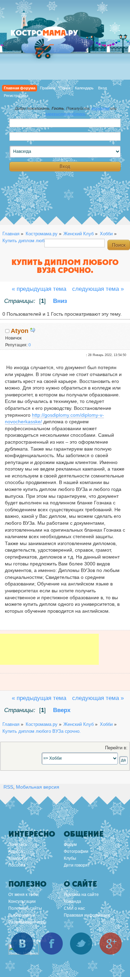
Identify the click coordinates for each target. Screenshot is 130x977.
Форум (70, 844)
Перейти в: (116, 748)
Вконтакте (22, 943)
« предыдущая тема (39, 289)
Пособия (17, 865)
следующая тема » (98, 289)
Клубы (70, 858)
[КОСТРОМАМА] (52, 36)
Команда (72, 901)
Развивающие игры (27, 922)
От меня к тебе (23, 894)
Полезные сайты (25, 908)
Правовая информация (87, 915)
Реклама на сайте (81, 894)
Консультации (22, 901)
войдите (100, 108)
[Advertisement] (49, 654)
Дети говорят (77, 865)
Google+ (110, 943)
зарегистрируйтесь (65, 114)
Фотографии (76, 851)
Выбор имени (21, 915)
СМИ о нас (74, 908)
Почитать (17, 844)
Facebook (52, 943)
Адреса (15, 851)
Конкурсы (17, 858)
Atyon (19, 330)
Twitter (81, 943)
